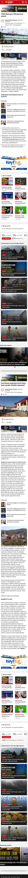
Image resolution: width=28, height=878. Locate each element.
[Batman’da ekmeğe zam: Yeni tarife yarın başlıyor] (14, 105)
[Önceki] (13, 238)
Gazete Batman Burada (11, 20)
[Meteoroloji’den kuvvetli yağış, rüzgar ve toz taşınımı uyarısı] (14, 301)
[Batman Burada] (9, 2)
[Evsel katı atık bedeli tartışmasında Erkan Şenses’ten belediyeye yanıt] (14, 285)
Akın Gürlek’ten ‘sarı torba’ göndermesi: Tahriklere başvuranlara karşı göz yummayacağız (12, 808)
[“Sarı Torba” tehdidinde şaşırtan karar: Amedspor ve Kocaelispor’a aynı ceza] (14, 111)
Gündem (4, 303)
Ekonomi (4, 819)
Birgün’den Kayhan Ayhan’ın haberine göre (13, 462)
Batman (4, 255)
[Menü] (2, 2)
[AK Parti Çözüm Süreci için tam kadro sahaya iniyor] (14, 117)
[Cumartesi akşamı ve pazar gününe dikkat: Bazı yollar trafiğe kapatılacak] (14, 252)
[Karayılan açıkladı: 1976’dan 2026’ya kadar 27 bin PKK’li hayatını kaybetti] (14, 333)
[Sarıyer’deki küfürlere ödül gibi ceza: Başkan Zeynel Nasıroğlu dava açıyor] (7, 213)
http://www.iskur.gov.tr (12, 139)
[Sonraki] (14, 238)
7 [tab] (16, 367)
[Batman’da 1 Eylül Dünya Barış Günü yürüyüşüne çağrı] (20, 213)
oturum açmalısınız (18, 228)
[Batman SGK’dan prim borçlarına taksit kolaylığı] (14, 317)
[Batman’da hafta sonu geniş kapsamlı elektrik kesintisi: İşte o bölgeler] (14, 269)
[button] (23, 2)
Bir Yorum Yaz (6, 226)
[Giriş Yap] (26, 2)
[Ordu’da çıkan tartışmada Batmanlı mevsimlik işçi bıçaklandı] (14, 122)
